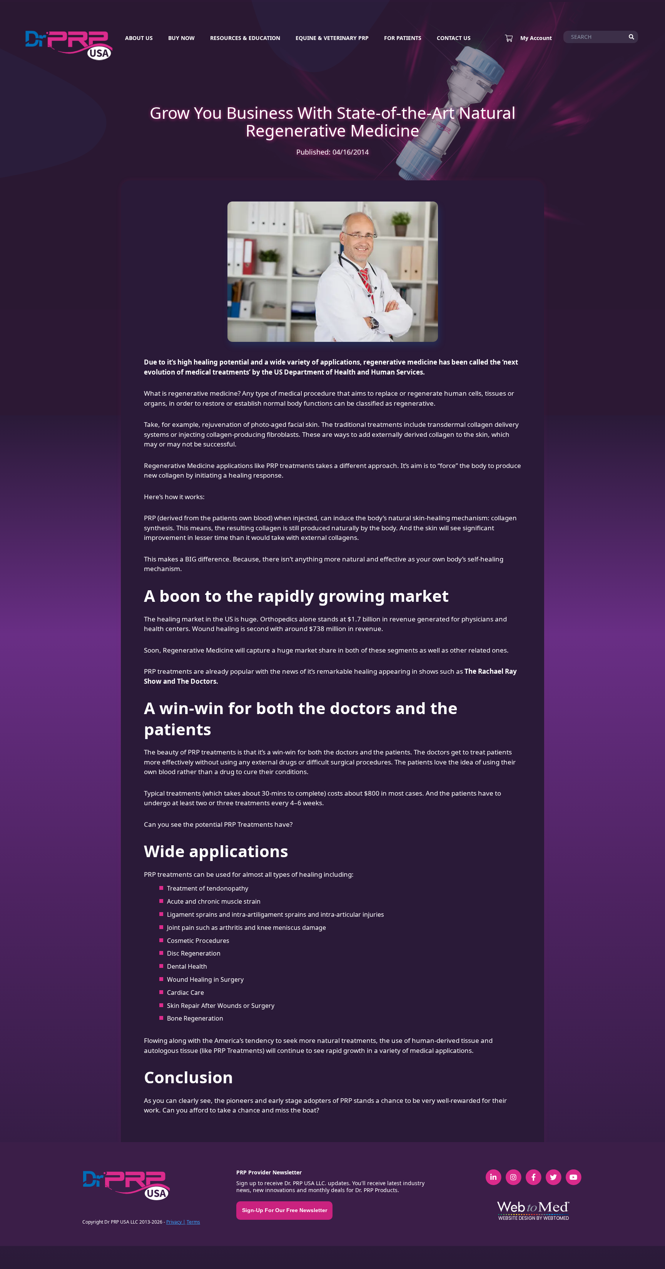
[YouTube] (573, 1173)
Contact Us (454, 38)
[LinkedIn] (493, 1173)
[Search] (631, 37)
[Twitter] (553, 1173)
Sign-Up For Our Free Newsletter (284, 1210)
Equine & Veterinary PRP (332, 38)
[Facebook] (533, 1173)
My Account (536, 38)
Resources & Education (245, 38)
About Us (139, 38)
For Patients (402, 38)
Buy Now (181, 38)
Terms (193, 1222)
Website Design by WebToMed (533, 1218)
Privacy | (175, 1222)
